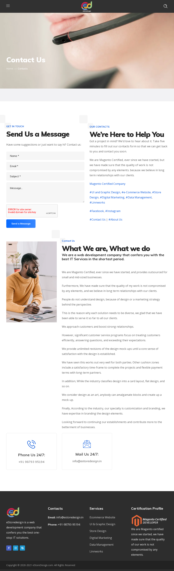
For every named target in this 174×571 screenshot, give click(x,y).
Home (9, 68)
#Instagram (112, 211)
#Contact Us (98, 219)
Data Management (102, 544)
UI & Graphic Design (102, 524)
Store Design (98, 531)
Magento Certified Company (107, 184)
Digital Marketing (101, 538)
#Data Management (139, 197)
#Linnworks (97, 202)
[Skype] (22, 548)
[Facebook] (8, 548)
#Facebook (97, 211)
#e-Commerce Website (136, 192)
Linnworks (96, 551)
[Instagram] (15, 548)
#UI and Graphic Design (105, 192)
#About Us (115, 219)
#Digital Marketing (112, 197)
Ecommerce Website (102, 517)
